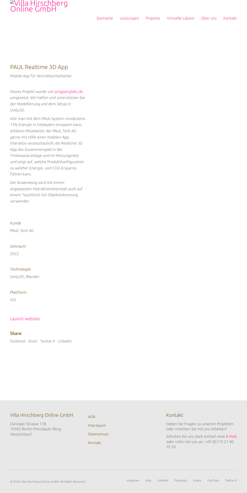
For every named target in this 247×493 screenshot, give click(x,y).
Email (32, 341)
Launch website (25, 318)
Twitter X (47, 341)
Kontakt (94, 443)
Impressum (97, 425)
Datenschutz (98, 434)
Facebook (18, 341)
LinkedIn (65, 341)
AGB (91, 417)
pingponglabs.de (69, 91)
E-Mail (231, 436)
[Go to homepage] (43, 18)
